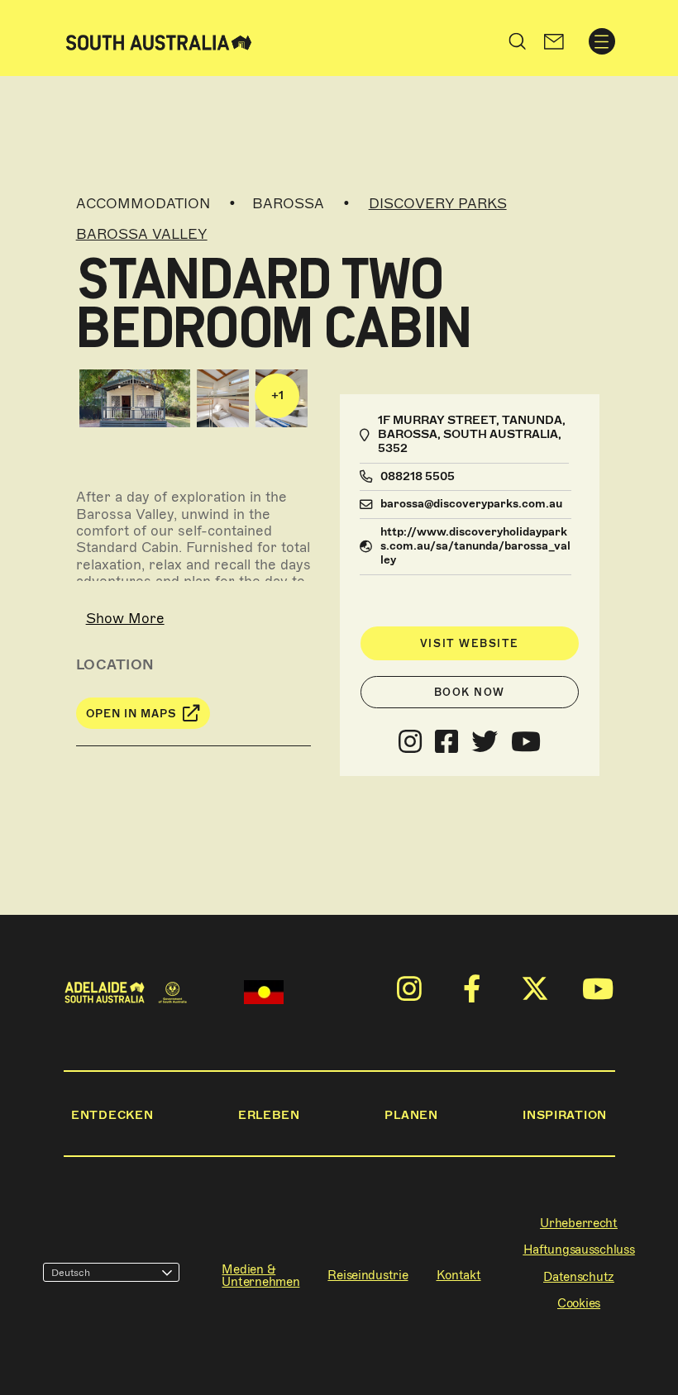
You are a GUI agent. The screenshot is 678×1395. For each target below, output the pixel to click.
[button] (553, 41)
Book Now (469, 692)
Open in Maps (131, 713)
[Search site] (517, 41)
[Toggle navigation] (602, 41)
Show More (125, 618)
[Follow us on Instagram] (410, 742)
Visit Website (469, 643)
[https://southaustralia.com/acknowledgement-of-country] (264, 992)
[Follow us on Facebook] (446, 742)
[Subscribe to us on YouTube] (526, 742)
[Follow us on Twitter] (484, 742)
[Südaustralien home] (159, 41)
